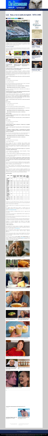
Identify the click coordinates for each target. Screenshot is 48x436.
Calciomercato (11, 9)
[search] (41, 9)
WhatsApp (13, 18)
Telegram (16, 18)
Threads (20, 18)
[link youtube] (39, 9)
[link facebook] (37, 9)
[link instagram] (38, 9)
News (8, 9)
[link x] (36, 9)
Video (14, 9)
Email (22, 18)
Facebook (9, 18)
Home (7, 9)
